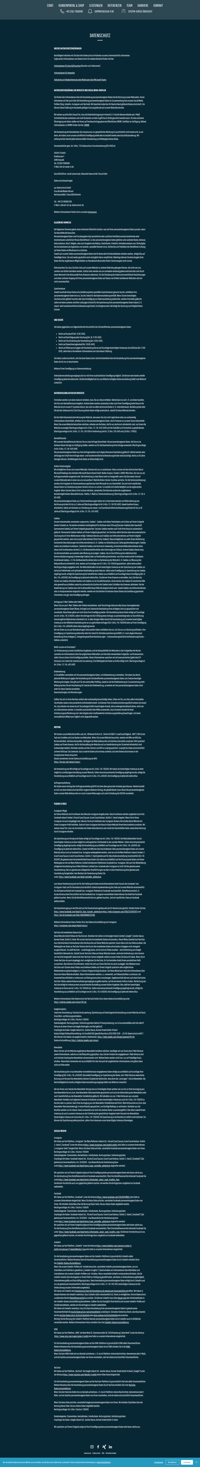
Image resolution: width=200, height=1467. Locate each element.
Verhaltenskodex (111, 1453)
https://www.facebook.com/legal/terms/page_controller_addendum (84, 1165)
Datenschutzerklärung (104, 1462)
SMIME (86, 125)
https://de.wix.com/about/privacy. (67, 761)
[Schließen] (196, 1462)
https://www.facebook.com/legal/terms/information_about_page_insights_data (88, 1179)
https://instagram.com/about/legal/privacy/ (71, 925)
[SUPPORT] (90, 11)
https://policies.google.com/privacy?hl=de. (70, 1002)
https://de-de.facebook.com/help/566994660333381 (74, 915)
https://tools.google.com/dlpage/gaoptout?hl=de (116, 1036)
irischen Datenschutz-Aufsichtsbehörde (74, 1315)
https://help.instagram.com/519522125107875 (119, 911)
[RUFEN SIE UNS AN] (62, 11)
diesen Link (122, 1297)
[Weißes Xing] (104, 1447)
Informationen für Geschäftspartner (67, 65)
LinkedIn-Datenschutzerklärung (69, 1263)
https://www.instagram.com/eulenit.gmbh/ (101, 1144)
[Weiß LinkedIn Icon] (110, 1447)
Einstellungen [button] (158, 1462)
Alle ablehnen (172, 1462)
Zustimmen (186, 1462)
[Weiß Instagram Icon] (92, 1447)
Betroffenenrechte (77, 1297)
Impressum (92, 211)
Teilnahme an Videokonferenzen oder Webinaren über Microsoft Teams (80, 79)
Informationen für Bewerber (64, 72)
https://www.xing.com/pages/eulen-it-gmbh (71, 1336)
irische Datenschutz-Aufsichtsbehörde (85, 1311)
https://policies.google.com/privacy (85, 1040)
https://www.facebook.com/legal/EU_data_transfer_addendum (78, 911)
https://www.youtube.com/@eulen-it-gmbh (80, 1374)
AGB (103, 1453)
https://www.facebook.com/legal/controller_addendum (80, 876)
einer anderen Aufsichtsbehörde (106, 1315)
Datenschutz (96, 1453)
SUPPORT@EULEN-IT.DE (104, 11)
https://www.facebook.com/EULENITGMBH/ (113, 1197)
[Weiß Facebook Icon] (98, 1447)
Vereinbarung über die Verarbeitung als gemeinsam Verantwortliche (100, 1290)
